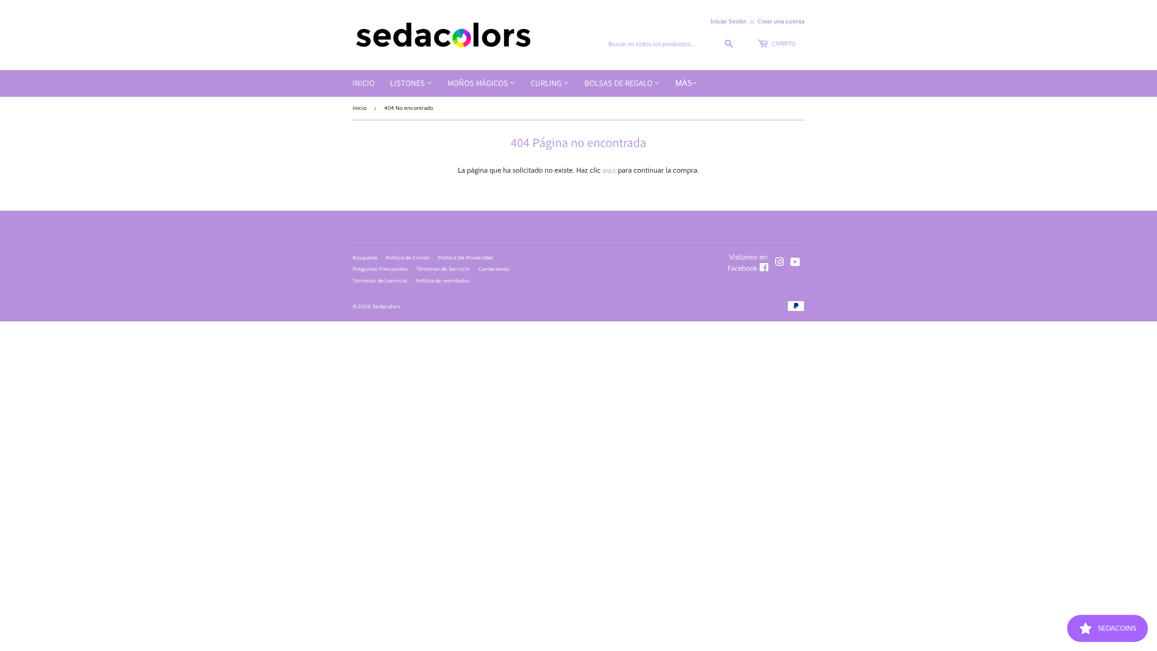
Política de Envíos (407, 258)
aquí (609, 170)
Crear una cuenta (780, 21)
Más (683, 83)
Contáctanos (493, 269)
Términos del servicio (380, 281)
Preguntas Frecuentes (380, 269)
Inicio (364, 83)
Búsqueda (365, 258)
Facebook (742, 268)
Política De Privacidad (465, 258)
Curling (547, 83)
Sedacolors (386, 306)
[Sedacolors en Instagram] (779, 263)
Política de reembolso (442, 281)
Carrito (783, 43)
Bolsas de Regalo (619, 83)
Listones (408, 83)
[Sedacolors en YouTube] (795, 263)
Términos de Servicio (443, 269)
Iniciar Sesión (728, 21)
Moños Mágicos (478, 83)
